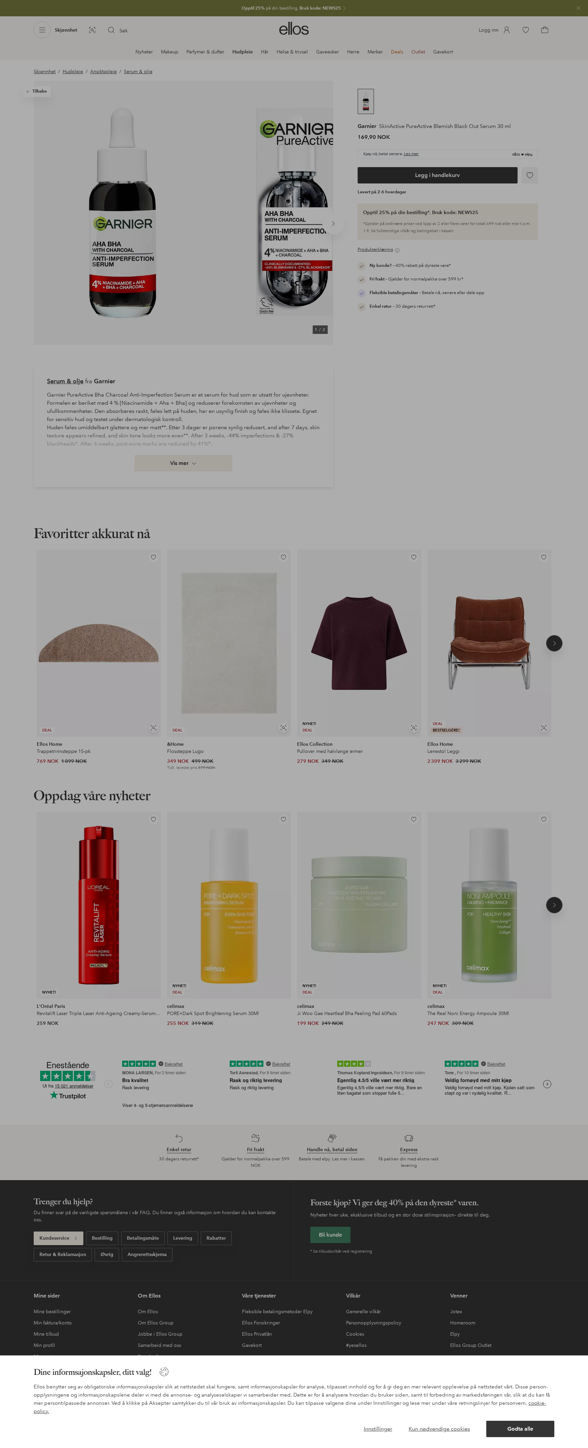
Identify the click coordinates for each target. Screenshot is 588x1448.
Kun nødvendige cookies (439, 1429)
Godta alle (520, 1429)
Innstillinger (378, 1429)
